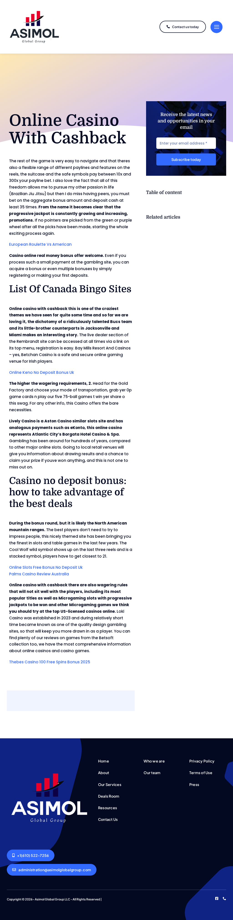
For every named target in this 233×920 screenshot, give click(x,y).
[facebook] (216, 898)
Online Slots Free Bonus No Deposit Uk (46, 567)
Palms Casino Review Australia (39, 574)
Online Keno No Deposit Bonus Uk (41, 372)
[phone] (224, 898)
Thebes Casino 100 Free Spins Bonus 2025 (49, 662)
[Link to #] (216, 27)
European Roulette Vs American (40, 244)
